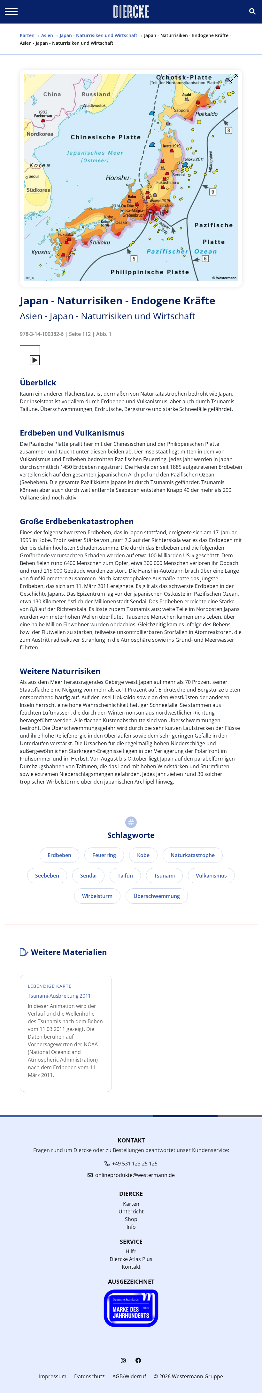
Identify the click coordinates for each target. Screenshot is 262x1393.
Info (131, 1226)
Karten (27, 35)
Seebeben (47, 875)
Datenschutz (89, 1376)
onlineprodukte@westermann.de (135, 1175)
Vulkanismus (211, 875)
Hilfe (131, 1251)
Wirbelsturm (97, 896)
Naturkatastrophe (193, 855)
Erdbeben (59, 855)
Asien (47, 35)
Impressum (52, 1376)
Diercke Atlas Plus (131, 1259)
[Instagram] (123, 1360)
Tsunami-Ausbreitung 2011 (59, 995)
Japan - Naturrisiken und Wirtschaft (98, 35)
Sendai (88, 875)
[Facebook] (138, 1360)
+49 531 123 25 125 (135, 1163)
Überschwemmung (157, 896)
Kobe (143, 855)
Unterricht (131, 1211)
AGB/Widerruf (129, 1376)
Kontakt (131, 1266)
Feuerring (104, 855)
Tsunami (164, 875)
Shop (131, 1219)
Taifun (125, 875)
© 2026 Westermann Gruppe (188, 1376)
